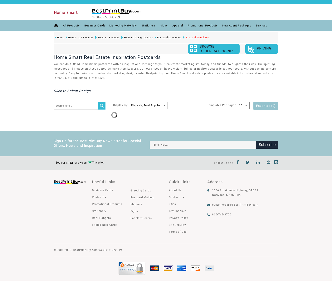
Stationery (148, 25)
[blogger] (276, 162)
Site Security (177, 224)
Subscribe (267, 144)
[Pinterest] (268, 162)
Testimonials (177, 211)
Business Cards (94, 25)
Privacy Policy (178, 217)
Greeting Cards (140, 190)
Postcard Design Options (138, 37)
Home (60, 37)
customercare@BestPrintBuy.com (235, 204)
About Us (175, 190)
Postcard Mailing (142, 197)
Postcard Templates (197, 37)
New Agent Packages (236, 25)
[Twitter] (248, 162)
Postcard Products (109, 37)
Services (261, 25)
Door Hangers (101, 217)
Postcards (99, 197)
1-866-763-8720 (106, 17)
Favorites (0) (266, 106)
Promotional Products (203, 25)
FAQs (172, 204)
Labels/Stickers (141, 218)
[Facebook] (238, 162)
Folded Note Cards (104, 224)
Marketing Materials (123, 25)
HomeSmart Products (80, 37)
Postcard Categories (169, 37)
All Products (71, 25)
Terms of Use (178, 231)
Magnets (136, 204)
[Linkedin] (258, 162)
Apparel (177, 25)
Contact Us (176, 197)
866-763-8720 (221, 214)
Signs (164, 25)
